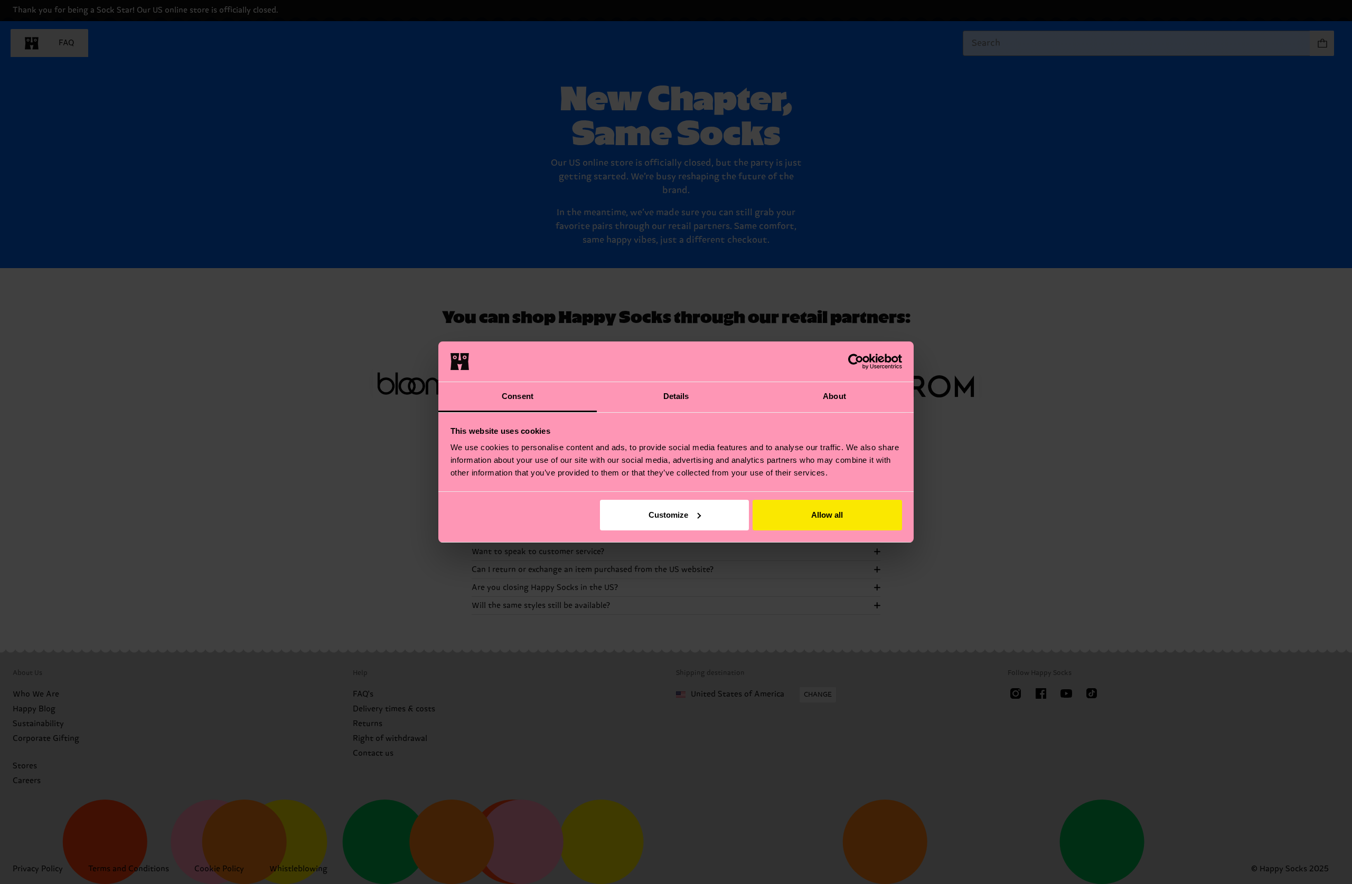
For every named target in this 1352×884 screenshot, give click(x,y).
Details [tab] (676, 396)
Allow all (827, 514)
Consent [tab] (517, 396)
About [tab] (834, 396)
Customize (668, 514)
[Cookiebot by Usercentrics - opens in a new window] (856, 361)
